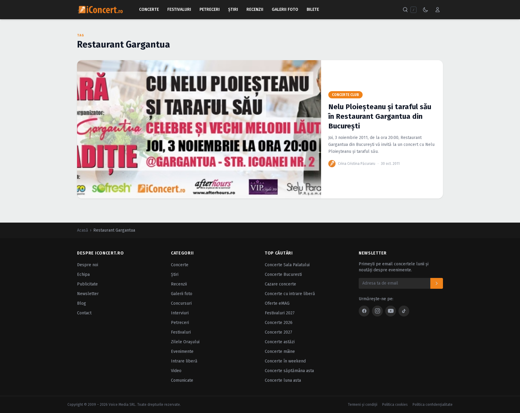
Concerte (149, 9)
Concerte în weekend (285, 361)
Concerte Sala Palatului (287, 264)
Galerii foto (181, 293)
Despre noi (87, 264)
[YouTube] (390, 311)
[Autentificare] (437, 9)
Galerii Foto (285, 9)
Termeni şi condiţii (362, 404)
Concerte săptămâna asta (289, 370)
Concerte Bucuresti (283, 274)
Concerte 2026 (278, 322)
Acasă (82, 230)
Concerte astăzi (280, 341)
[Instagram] (377, 311)
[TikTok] (403, 311)
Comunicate (182, 380)
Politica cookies (395, 404)
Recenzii (254, 9)
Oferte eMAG (277, 303)
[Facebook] (364, 311)
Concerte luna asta (283, 380)
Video (176, 370)
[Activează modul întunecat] (425, 9)
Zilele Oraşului (185, 341)
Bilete (313, 9)
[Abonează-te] (436, 283)
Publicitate (87, 284)
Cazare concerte (280, 284)
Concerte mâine (280, 351)
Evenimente (182, 351)
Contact (84, 313)
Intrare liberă (184, 361)
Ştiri (233, 9)
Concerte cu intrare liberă (290, 293)
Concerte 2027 (278, 332)
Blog (81, 303)
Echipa (83, 274)
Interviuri (180, 313)
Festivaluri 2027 (280, 313)
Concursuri (181, 303)
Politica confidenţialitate (433, 404)
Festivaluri (179, 9)
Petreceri (210, 9)
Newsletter (88, 293)
